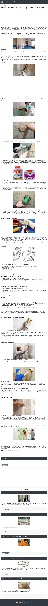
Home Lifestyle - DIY (9, 2)
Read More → (6, 509)
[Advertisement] (24, 18)
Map (27, 602)
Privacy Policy (30, 602)
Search (5, 465)
